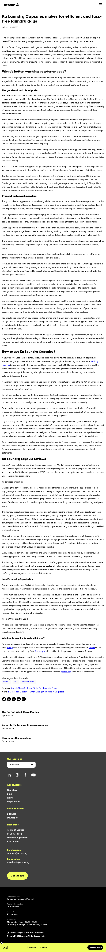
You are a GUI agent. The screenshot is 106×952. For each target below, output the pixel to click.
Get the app (17, 875)
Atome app (40, 651)
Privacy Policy (14, 833)
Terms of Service (15, 830)
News (10, 797)
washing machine (28, 682)
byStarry (5, 27)
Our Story (12, 790)
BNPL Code (13, 841)
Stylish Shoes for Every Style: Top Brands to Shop (33, 688)
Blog (9, 794)
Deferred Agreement (17, 837)
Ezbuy (16, 682)
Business (11, 814)
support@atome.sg (17, 853)
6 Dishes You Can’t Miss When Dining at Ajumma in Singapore (36, 692)
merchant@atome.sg (18, 862)
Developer (12, 817)
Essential (6, 682)
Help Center (13, 801)
